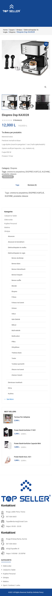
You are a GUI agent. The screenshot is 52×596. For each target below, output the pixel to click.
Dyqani (12, 30)
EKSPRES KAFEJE (33, 172)
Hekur (14, 314)
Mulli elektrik (16, 330)
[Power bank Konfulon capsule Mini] (8, 445)
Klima (10, 388)
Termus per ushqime (22, 417)
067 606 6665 (11, 517)
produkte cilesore (9, 174)
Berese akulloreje (17, 258)
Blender (14, 286)
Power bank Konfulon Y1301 (25, 430)
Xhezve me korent (18, 369)
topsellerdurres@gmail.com (16, 521)
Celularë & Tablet (10, 216)
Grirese (14, 308)
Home (5, 30)
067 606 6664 (11, 544)
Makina (7, 227)
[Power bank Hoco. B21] (8, 458)
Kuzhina (10, 394)
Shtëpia (19, 30)
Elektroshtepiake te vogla (16, 253)
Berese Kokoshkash (18, 269)
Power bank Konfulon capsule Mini (27, 443)
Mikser (14, 325)
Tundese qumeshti (18, 364)
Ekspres (12, 32)
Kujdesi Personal (10, 224)
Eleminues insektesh (15, 382)
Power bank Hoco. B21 (22, 457)
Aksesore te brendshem (16, 242)
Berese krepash (17, 275)
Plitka (13, 342)
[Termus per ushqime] (8, 418)
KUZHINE (46, 172)
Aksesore (11, 236)
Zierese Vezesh (17, 375)
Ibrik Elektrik (16, 319)
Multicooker (16, 336)
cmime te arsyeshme (16, 172)
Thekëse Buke (17, 353)
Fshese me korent (18, 303)
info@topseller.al (12, 549)
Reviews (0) (32, 185)
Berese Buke (16, 263)
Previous (2, 102)
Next (50, 102)
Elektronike (8, 220)
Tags (17, 185)
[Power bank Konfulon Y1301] (8, 432)
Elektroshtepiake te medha (17, 247)
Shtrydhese (15, 347)
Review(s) (17, 120)
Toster (14, 358)
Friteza (14, 297)
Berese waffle (16, 280)
